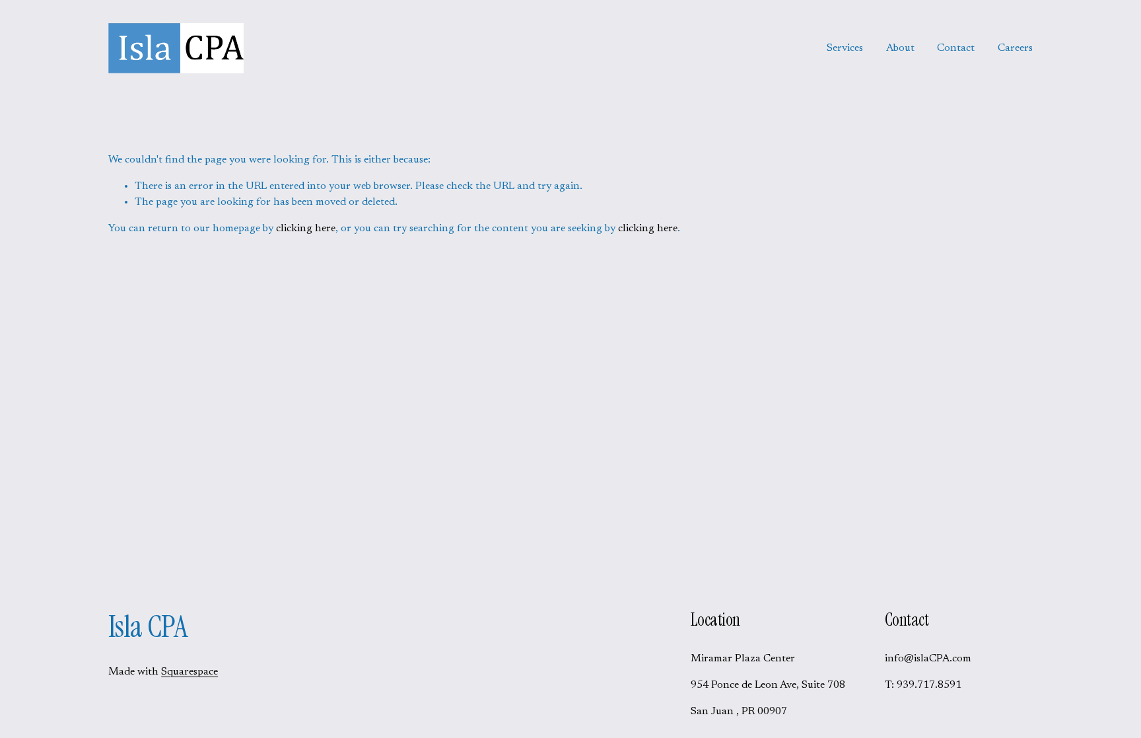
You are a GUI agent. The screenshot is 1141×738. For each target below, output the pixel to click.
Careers (1015, 48)
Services (845, 48)
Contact (956, 48)
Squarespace (189, 672)
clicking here (305, 228)
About (900, 48)
